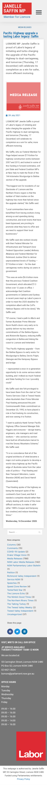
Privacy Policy (23, 779)
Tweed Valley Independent (20, 610)
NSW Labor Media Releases (20, 562)
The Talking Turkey (16, 604)
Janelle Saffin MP (15, 8)
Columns (11, 544)
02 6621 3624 (8, 669)
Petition (11, 572)
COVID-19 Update (16, 551)
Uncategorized (14, 614)
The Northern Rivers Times (20, 600)
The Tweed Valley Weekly (19, 607)
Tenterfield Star (15, 590)
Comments (12, 548)
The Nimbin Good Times (19, 597)
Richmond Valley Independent (21, 576)
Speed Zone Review (17, 586)
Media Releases (24, 27)
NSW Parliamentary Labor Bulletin (23, 565)
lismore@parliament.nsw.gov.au (17, 673)
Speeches (12, 583)
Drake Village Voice (17, 555)
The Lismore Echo (16, 593)
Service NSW (13, 579)
